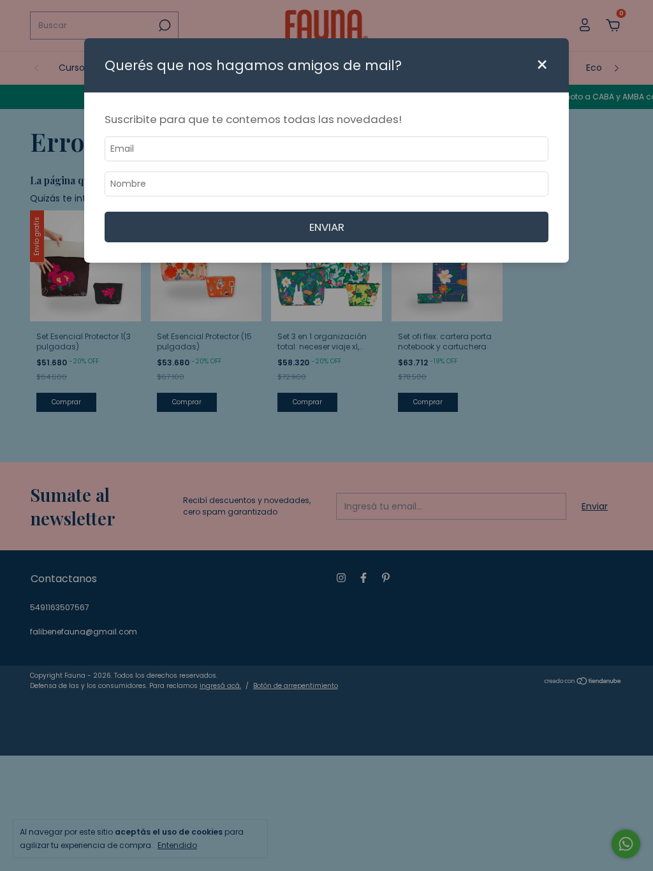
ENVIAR (326, 227)
